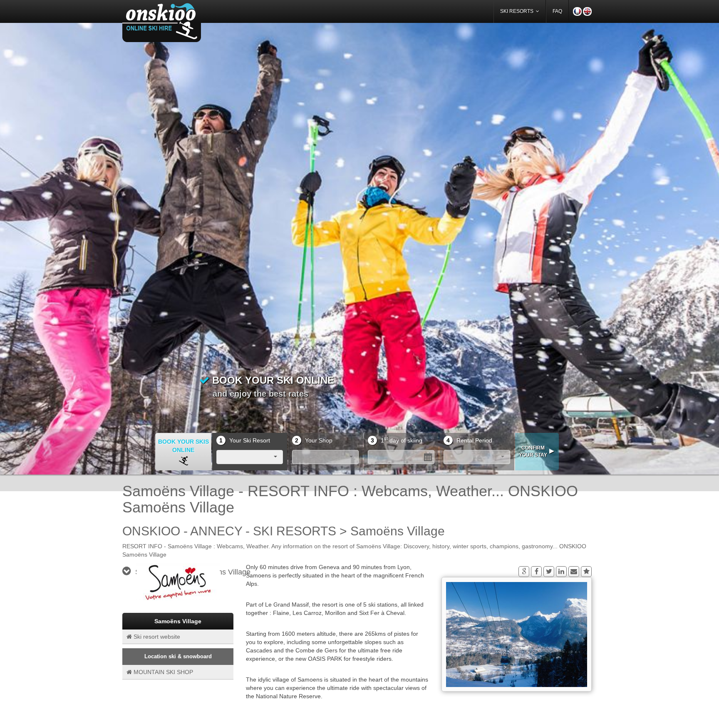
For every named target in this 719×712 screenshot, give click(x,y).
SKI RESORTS (518, 11)
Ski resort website (156, 637)
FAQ (557, 11)
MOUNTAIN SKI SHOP (162, 672)
